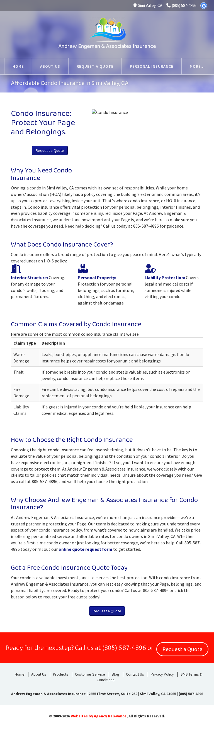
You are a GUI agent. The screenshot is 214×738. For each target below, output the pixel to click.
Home (20, 674)
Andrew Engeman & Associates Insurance (107, 46)
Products (60, 674)
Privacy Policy (162, 674)
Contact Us (135, 674)
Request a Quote (50, 150)
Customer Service (90, 674)
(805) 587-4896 (184, 5)
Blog (115, 674)
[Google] (203, 5)
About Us (38, 674)
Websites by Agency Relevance (99, 715)
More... (197, 66)
